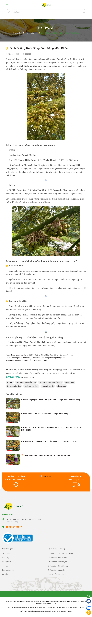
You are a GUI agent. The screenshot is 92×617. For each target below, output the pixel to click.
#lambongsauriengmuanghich (52, 357)
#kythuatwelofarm (23, 357)
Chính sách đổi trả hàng (58, 566)
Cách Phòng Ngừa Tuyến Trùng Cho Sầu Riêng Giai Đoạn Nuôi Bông (50, 399)
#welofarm (35, 357)
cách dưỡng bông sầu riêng (26, 382)
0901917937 (14, 527)
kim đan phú (69, 382)
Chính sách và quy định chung (60, 553)
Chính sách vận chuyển (57, 562)
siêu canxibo (61, 386)
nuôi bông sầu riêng (31, 386)
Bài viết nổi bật (14, 394)
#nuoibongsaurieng (13, 360)
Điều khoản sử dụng (56, 574)
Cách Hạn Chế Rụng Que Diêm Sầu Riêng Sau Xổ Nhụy (44, 413)
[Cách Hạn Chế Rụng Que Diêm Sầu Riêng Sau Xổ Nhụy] (13, 417)
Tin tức (5, 566)
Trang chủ (6, 553)
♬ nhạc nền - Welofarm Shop (34, 360)
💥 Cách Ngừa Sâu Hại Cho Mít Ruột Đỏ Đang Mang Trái (45, 455)
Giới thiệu (6, 557)
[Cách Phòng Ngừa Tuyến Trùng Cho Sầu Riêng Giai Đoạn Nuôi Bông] (13, 403)
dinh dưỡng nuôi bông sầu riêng (50, 382)
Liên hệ (5, 574)
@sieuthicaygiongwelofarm (17, 355)
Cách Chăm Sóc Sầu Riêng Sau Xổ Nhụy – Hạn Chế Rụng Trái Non (49, 441)
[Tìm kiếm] (83, 11)
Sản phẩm (6, 562)
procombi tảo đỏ (48, 386)
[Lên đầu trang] (88, 590)
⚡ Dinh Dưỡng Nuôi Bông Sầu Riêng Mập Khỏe (37, 48)
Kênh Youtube (8, 570)
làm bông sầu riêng (14, 386)
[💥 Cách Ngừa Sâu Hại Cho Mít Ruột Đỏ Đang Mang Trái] (13, 459)
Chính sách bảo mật (56, 570)
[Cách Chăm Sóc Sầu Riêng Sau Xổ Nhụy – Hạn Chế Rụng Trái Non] (13, 445)
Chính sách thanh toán (57, 557)
